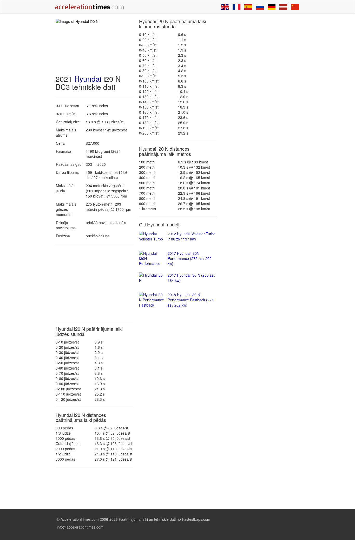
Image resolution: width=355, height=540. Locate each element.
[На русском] (260, 6)
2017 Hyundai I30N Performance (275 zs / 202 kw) (190, 258)
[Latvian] (283, 6)
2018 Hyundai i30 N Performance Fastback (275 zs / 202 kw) (191, 300)
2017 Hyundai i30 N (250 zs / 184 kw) (191, 277)
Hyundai (87, 78)
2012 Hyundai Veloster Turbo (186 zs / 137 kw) (191, 236)
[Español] (248, 6)
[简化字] (295, 6)
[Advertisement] (95, 283)
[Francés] (236, 6)
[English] (225, 6)
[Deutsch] (271, 6)
